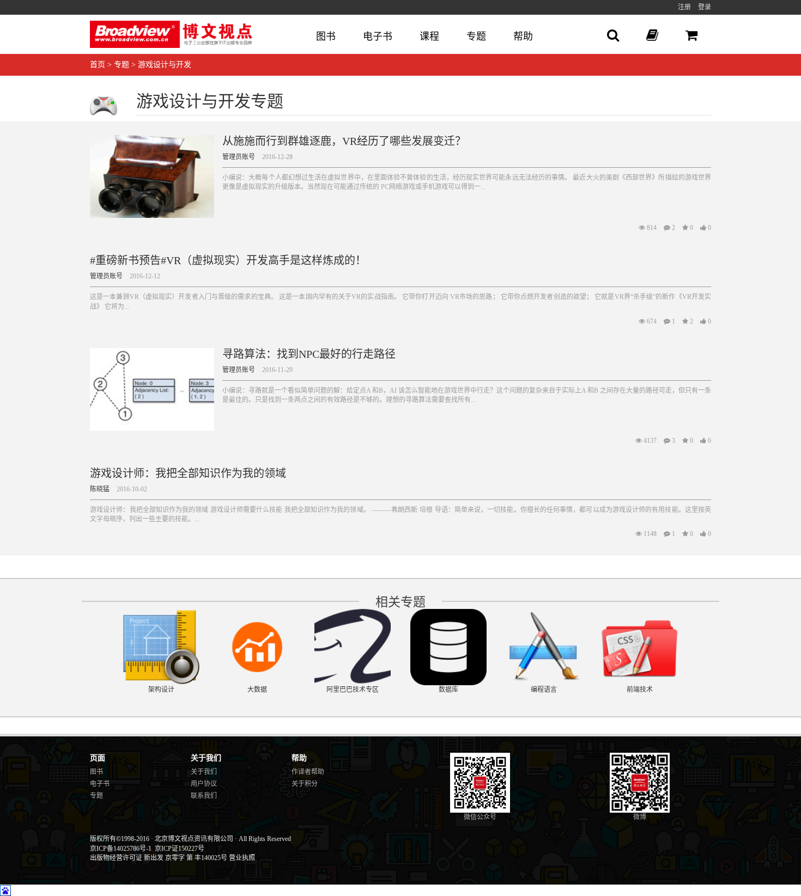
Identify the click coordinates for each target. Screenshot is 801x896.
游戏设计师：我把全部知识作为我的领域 (188, 473)
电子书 (377, 36)
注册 (684, 7)
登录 (704, 7)
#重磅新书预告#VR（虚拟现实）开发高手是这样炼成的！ (228, 260)
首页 (97, 64)
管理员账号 (238, 157)
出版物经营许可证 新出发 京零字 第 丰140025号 (158, 858)
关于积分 (305, 784)
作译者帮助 (308, 772)
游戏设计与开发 (164, 64)
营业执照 (242, 858)
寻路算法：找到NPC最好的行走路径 (309, 354)
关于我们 (204, 772)
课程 (429, 36)
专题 (476, 36)
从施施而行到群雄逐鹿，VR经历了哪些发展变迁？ (344, 141)
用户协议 (204, 784)
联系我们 (204, 796)
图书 (326, 36)
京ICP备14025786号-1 (120, 848)
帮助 (523, 36)
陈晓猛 (100, 489)
